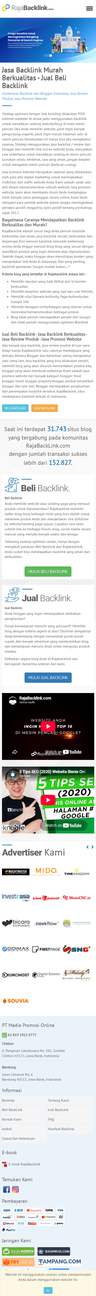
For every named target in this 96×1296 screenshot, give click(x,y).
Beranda (8, 1100)
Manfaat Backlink (61, 1129)
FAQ (51, 1119)
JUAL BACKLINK (44, 408)
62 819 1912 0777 (22, 1035)
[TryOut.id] (19, 1263)
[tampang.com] (61, 1263)
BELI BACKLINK (15, 408)
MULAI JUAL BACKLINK (48, 677)
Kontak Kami (11, 1119)
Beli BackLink (12, 1109)
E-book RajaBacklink (24, 1164)
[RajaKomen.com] (19, 1252)
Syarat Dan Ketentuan (18, 1138)
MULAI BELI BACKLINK (48, 571)
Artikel (7, 1129)
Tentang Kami (58, 1100)
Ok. (48, 1290)
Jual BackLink (58, 1109)
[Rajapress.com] (55, 1252)
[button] (88, 847)
